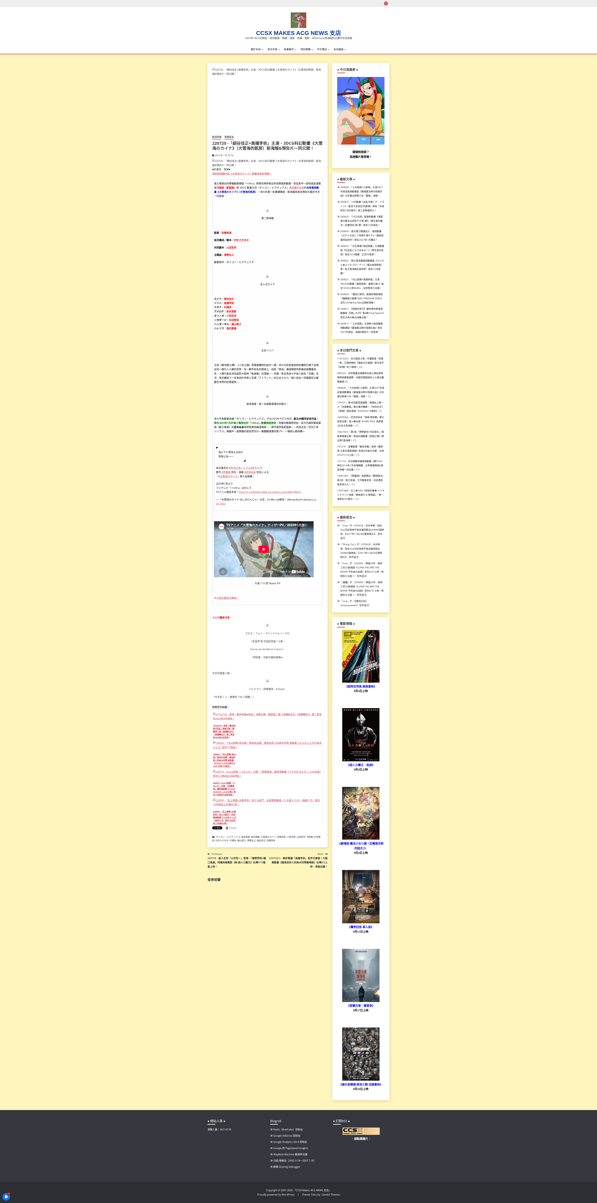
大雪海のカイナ (268, 836)
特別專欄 (305, 49)
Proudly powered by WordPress (276, 1194)
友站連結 (339, 49)
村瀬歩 (233, 840)
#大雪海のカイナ (227, 476)
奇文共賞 (272, 49)
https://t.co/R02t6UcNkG (253, 492)
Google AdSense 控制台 (287, 1135)
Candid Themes (331, 1194)
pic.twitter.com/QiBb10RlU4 (284, 492)
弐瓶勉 (309, 836)
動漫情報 (217, 136)
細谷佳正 (261, 840)
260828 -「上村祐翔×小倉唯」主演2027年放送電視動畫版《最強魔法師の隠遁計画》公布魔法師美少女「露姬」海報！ (361, 191)
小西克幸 (291, 836)
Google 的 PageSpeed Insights (290, 1148)
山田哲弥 (301, 836)
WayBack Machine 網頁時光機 (290, 1154)
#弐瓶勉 (226, 472)
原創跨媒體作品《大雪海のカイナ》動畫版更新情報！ (242, 173)
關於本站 (256, 49)
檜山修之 (241, 840)
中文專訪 (322, 49)
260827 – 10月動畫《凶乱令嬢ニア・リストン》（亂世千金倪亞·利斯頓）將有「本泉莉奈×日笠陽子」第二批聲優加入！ (362, 206)
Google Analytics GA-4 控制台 (290, 1142)
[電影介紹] (360, 681)
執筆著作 (289, 49)
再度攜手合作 (296, 187)
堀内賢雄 (255, 836)
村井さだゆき (222, 840)
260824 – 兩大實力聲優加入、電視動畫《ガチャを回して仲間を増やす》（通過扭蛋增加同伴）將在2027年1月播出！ (362, 235)
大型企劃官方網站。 (228, 598)
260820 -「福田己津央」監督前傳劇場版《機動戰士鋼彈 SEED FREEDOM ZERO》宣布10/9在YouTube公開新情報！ (361, 298)
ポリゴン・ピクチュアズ (228, 836)
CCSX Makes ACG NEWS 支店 (298, 33)
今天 (214, 617)
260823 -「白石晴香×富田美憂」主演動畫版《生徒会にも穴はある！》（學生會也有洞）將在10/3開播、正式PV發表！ (362, 250)
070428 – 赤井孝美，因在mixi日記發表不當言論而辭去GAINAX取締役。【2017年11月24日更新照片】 (362, 529)
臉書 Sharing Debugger (286, 1166)
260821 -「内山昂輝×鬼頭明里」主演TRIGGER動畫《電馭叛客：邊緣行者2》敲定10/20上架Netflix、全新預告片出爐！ (362, 283)
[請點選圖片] (361, 1134)
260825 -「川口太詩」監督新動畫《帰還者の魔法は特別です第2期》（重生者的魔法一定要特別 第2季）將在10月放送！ (361, 221)
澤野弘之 (251, 840)
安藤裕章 (281, 836)
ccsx (345, 525)
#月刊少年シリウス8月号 (243, 468)
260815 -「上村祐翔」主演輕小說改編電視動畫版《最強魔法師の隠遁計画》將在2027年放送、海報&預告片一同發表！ (361, 327)
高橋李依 (271, 840)
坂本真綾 (245, 836)
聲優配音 (229, 136)
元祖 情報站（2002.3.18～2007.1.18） (294, 1160)
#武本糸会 (250, 472)
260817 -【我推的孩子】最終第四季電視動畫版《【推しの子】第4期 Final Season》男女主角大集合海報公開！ (362, 313)
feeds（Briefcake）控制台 (288, 1129)
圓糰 (345, 582)
